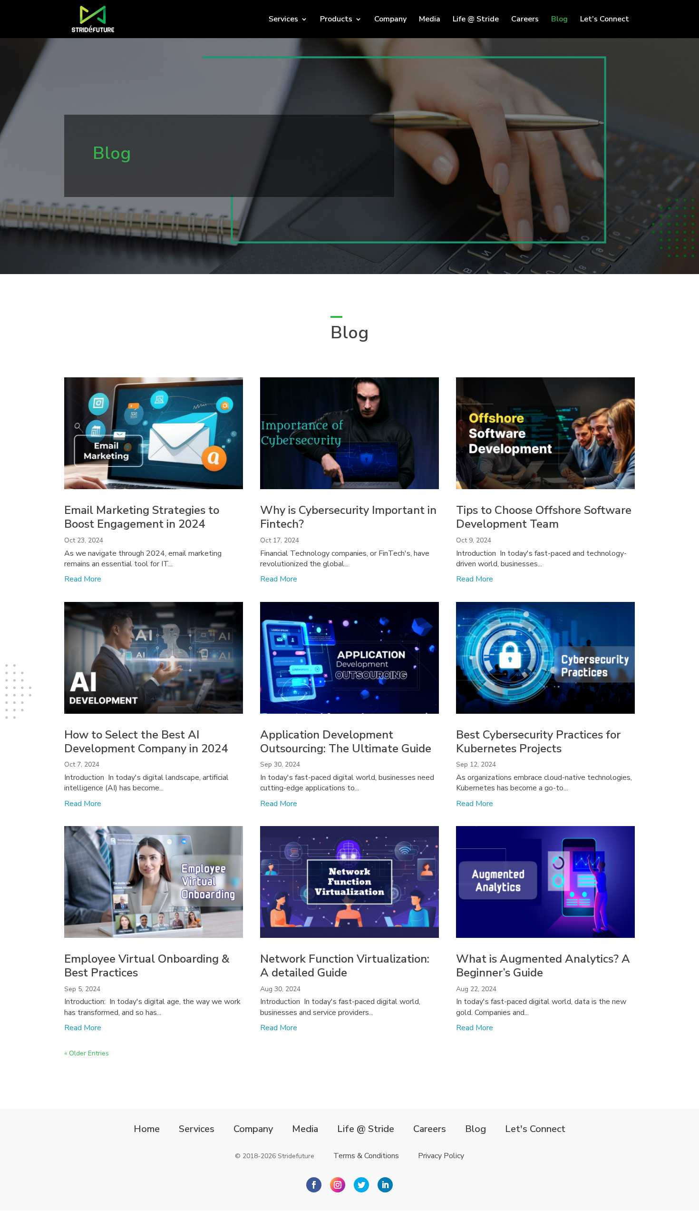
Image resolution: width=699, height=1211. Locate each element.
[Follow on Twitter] (361, 1184)
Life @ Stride (476, 20)
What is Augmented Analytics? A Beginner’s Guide (543, 965)
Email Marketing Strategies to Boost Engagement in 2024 (141, 517)
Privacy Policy (441, 1156)
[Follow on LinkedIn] (385, 1184)
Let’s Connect (604, 20)
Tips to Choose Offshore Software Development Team (543, 517)
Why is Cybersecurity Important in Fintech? (348, 517)
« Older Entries (86, 1053)
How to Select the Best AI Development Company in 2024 (146, 741)
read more (82, 579)
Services (196, 1129)
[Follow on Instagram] (337, 1184)
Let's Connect (535, 1129)
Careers (525, 20)
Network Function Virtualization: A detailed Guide (344, 965)
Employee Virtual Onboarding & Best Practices (147, 965)
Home (147, 1129)
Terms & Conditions (366, 1156)
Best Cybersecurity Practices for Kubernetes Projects (538, 741)
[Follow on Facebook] (313, 1184)
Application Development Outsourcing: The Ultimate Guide (345, 741)
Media (429, 20)
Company (390, 20)
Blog (559, 20)
